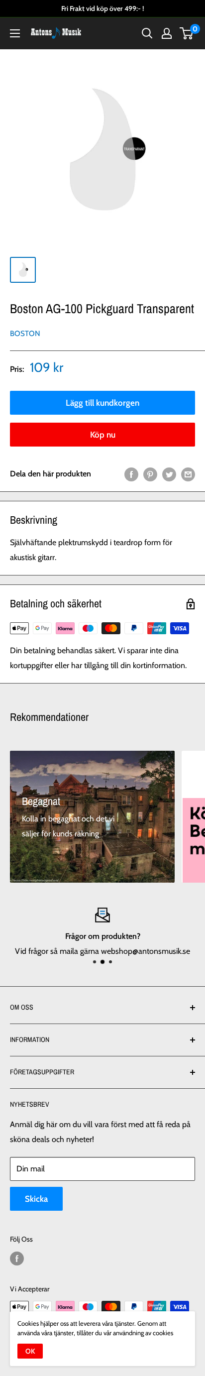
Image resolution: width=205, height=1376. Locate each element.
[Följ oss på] (17, 1258)
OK (30, 1351)
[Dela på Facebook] (131, 473)
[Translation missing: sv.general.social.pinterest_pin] (150, 473)
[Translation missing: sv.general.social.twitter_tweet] (169, 473)
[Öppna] (15, 33)
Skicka (36, 1199)
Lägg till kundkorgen (102, 403)
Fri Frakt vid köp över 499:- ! (102, 8)
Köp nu (102, 435)
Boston (25, 333)
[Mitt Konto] (167, 33)
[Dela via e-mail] (188, 473)
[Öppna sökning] (147, 33)
